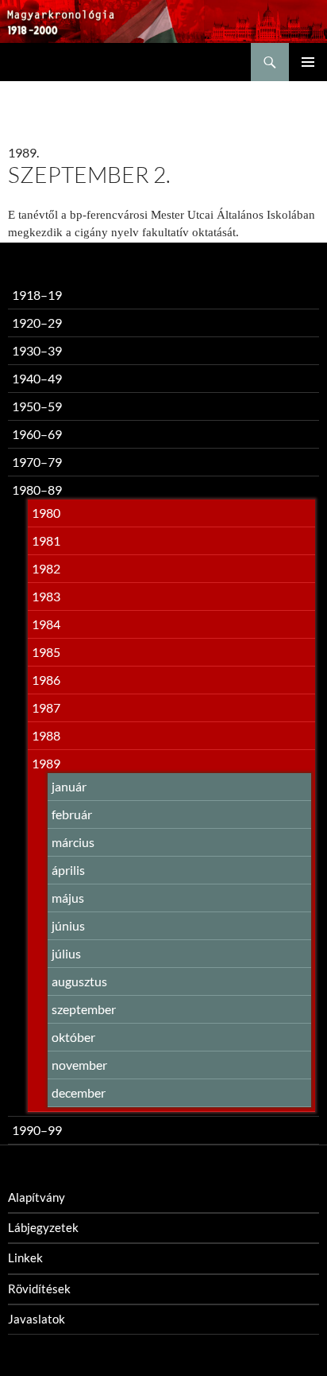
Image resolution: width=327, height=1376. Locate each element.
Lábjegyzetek (43, 1227)
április (68, 869)
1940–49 (37, 378)
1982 (46, 568)
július (66, 953)
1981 (46, 540)
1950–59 (37, 406)
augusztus (79, 981)
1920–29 (37, 322)
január (69, 786)
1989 (46, 763)
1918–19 (37, 294)
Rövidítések (39, 1288)
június (68, 925)
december (79, 1092)
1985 (46, 651)
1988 (46, 735)
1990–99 (37, 1129)
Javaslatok (36, 1319)
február (72, 814)
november (79, 1064)
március (73, 841)
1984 (46, 624)
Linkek (25, 1257)
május (68, 897)
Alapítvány (36, 1197)
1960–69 (37, 433)
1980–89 (37, 489)
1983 (46, 596)
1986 (46, 679)
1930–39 (37, 350)
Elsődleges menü (308, 62)
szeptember (84, 1008)
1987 (46, 707)
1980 (46, 512)
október (73, 1036)
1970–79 (37, 461)
